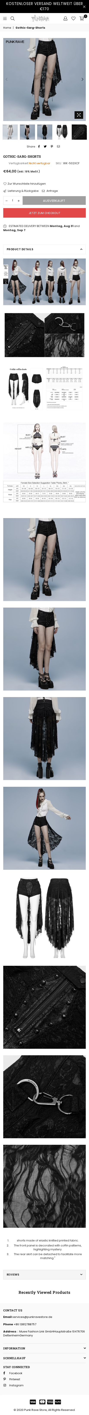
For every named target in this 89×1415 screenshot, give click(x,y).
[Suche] (12, 18)
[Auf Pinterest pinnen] (52, 146)
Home (7, 28)
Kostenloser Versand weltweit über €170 (44, 6)
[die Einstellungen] (65, 18)
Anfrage (52, 191)
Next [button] (82, 79)
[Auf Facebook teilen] (39, 146)
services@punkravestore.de (32, 1317)
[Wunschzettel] (73, 18)
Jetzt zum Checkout (44, 213)
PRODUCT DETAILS (20, 249)
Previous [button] (6, 79)
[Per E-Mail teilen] (58, 146)
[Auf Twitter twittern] (45, 146)
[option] (44, 79)
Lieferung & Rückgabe (23, 191)
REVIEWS (13, 1274)
